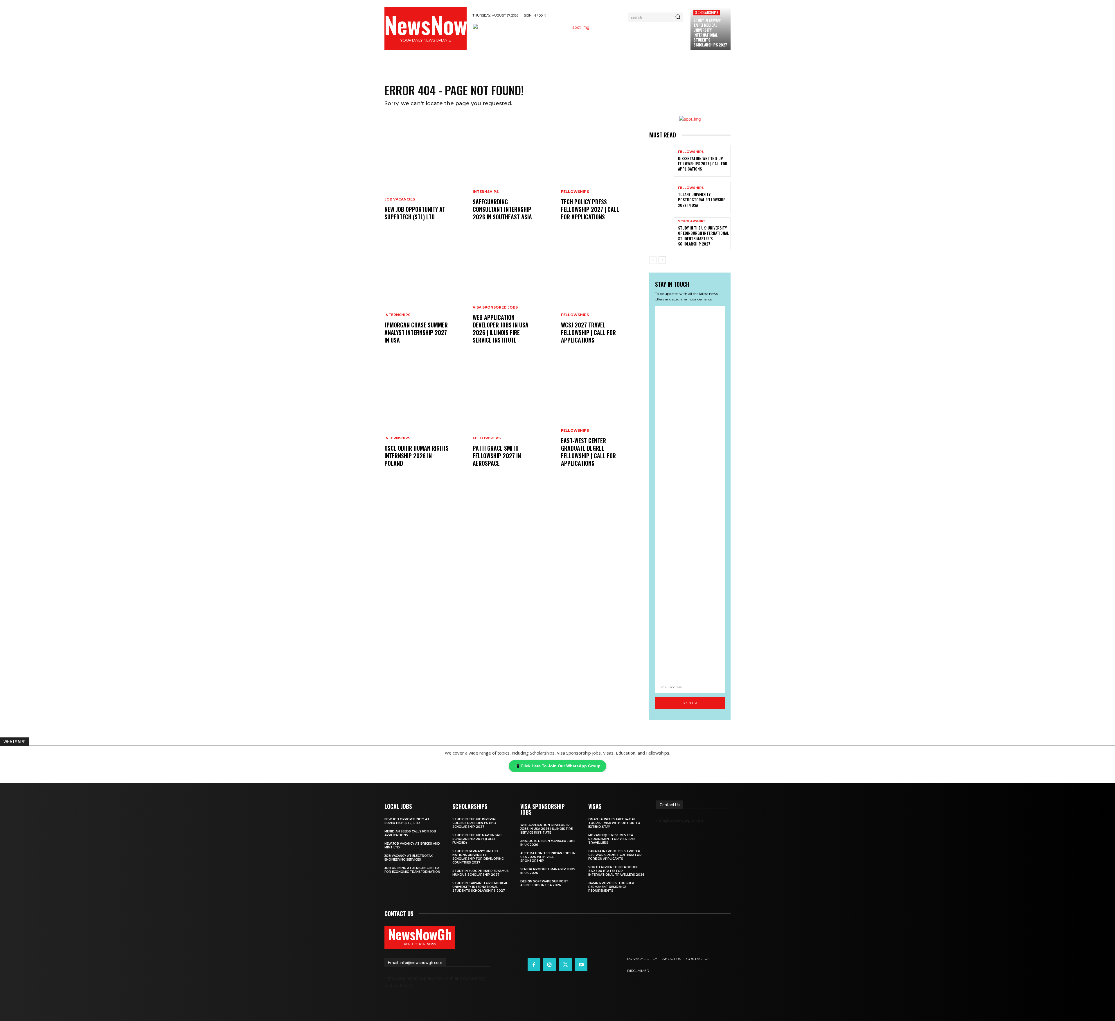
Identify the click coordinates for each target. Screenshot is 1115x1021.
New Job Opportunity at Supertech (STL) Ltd (414, 213)
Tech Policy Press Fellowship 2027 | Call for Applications (590, 209)
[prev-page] (653, 260)
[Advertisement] (690, 493)
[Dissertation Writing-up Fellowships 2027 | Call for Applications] (661, 161)
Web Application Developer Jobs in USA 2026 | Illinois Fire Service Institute (500, 328)
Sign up (690, 703)
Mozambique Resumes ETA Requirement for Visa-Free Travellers (611, 839)
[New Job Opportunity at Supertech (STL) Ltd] (425, 174)
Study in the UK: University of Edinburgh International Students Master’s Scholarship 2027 (703, 236)
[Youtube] (581, 964)
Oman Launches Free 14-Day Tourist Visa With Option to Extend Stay (614, 823)
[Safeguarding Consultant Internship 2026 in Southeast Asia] (513, 174)
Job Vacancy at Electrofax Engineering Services (408, 857)
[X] (565, 964)
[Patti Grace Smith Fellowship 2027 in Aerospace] (513, 420)
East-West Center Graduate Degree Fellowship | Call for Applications (588, 451)
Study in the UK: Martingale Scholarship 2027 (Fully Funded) (477, 839)
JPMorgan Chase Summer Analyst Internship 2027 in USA (416, 332)
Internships (397, 315)
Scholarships (706, 12)
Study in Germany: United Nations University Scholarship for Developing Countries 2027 (478, 856)
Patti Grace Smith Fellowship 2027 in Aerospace (497, 455)
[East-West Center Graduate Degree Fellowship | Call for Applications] (601, 420)
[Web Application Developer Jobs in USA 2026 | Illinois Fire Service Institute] (513, 297)
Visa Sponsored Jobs (495, 307)
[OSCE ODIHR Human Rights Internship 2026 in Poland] (425, 420)
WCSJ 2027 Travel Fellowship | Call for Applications (588, 332)
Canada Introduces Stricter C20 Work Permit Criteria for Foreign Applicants (615, 855)
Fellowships (487, 438)
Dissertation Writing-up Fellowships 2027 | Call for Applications (702, 163)
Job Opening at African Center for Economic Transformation (412, 870)
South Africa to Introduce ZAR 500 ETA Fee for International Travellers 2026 (616, 871)
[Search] (677, 17)
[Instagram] (549, 964)
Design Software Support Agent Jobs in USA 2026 (544, 883)
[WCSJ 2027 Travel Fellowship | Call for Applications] (601, 297)
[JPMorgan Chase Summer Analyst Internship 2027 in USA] (425, 297)
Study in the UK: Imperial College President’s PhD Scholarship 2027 (474, 823)
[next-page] (662, 260)
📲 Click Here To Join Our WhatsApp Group (557, 766)
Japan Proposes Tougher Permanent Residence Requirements (611, 887)
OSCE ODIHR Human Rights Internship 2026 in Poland (416, 455)
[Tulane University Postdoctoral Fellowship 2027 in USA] (661, 197)
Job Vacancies (399, 199)
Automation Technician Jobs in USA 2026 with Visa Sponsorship (548, 857)
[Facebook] (534, 964)
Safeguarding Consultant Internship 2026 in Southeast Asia (502, 209)
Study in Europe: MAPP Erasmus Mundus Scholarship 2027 (480, 873)
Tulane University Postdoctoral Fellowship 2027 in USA (702, 199)
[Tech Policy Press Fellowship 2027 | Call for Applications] (601, 174)
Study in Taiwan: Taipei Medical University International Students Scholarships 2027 (710, 32)
